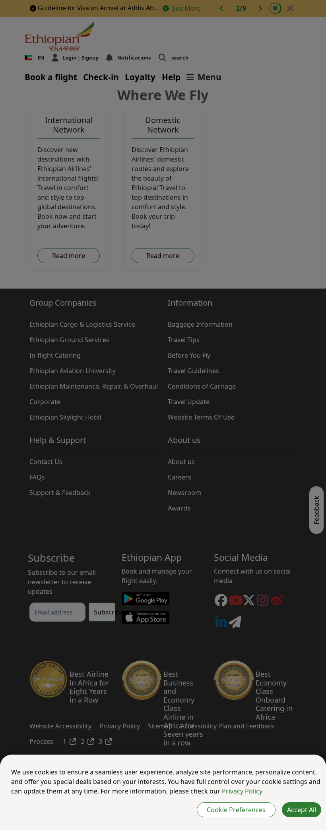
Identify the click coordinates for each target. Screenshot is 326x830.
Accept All (301, 809)
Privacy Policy (242, 791)
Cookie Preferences (236, 809)
